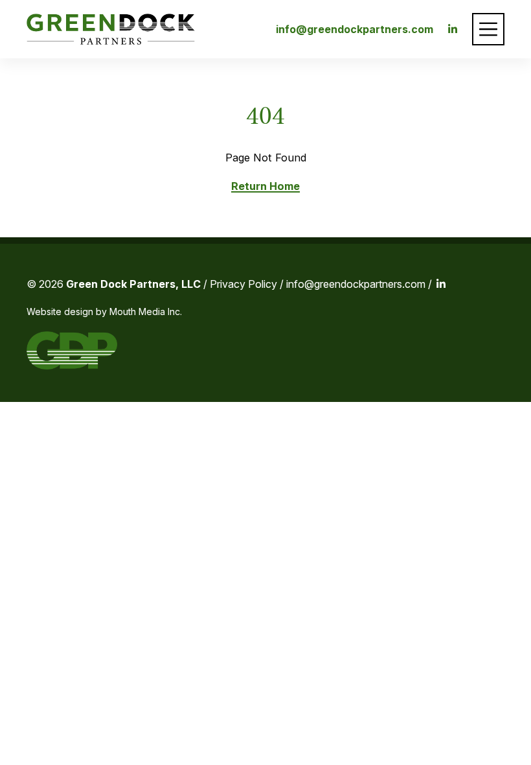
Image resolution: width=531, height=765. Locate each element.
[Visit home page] (111, 29)
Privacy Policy (243, 283)
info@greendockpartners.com (354, 29)
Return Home (265, 186)
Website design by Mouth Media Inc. (104, 311)
